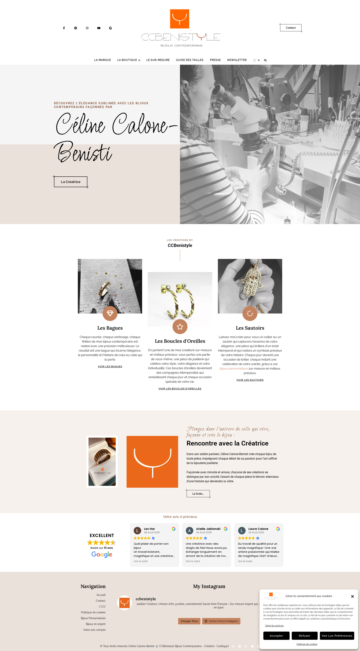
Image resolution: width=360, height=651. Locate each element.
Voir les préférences (337, 636)
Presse (215, 60)
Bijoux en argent (96, 624)
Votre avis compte (94, 629)
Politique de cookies (307, 644)
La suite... (198, 493)
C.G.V (102, 606)
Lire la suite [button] (141, 561)
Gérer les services (274, 625)
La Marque (102, 60)
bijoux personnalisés (234, 368)
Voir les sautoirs (250, 380)
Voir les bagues (110, 366)
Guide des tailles (190, 60)
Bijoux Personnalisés (93, 618)
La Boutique (127, 60)
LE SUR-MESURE (158, 60)
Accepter (276, 636)
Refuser (304, 636)
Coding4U (223, 646)
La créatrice (70, 182)
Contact (291, 27)
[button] (352, 596)
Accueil (101, 594)
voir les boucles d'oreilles (179, 388)
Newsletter (237, 60)
